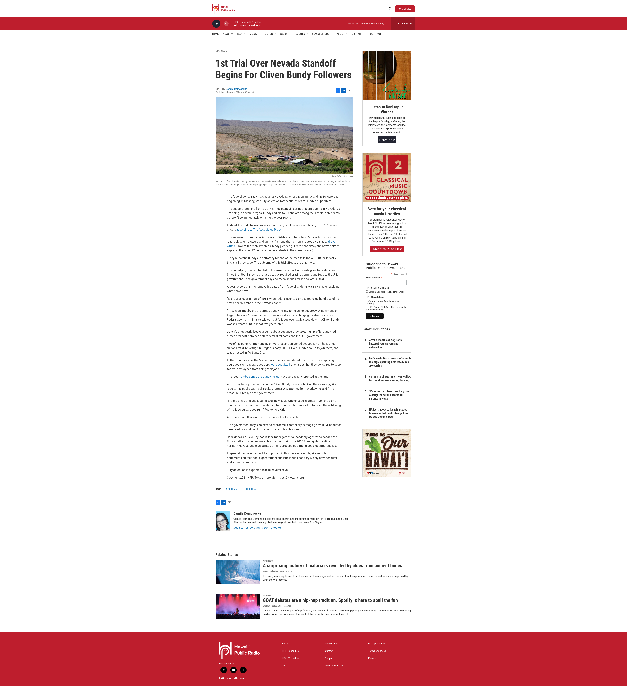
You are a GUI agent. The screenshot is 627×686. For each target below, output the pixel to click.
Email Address (374, 277)
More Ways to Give (334, 665)
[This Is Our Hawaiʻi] (387, 453)
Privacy (372, 658)
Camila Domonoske (236, 88)
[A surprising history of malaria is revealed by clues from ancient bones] (238, 572)
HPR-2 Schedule (290, 658)
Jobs (284, 665)
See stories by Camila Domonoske (257, 527)
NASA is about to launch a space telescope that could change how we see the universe (388, 413)
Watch (284, 34)
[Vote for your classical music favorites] (387, 177)
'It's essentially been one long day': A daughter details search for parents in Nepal (389, 395)
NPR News (221, 51)
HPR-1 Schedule (290, 651)
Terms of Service (377, 651)
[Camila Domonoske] (223, 521)
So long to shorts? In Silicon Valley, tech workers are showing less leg (390, 378)
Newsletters (331, 643)
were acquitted (280, 364)
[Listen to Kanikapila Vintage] (387, 75)
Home (215, 34)
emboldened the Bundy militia (260, 376)
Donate (406, 8)
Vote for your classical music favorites (387, 211)
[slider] (231, 23)
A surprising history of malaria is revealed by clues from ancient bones (332, 565)
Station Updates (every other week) (386, 291)
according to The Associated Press (259, 229)
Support (329, 658)
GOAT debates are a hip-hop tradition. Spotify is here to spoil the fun (330, 600)
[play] (216, 24)
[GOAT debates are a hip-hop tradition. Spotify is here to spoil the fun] (238, 606)
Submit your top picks (387, 249)
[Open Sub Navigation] (232, 34)
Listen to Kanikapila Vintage (386, 109)
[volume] (226, 23)
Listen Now (387, 140)
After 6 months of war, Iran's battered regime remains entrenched (385, 343)
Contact (329, 651)
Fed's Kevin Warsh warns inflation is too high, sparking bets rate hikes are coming (390, 362)
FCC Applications (377, 643)
